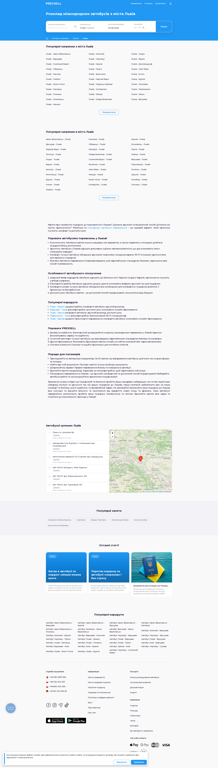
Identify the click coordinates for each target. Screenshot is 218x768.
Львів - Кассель (53, 74)
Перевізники (136, 3)
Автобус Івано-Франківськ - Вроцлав (123, 624)
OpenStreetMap (157, 491)
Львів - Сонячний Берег (57, 64)
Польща (134, 711)
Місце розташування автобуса (144, 677)
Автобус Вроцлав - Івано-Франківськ (122, 630)
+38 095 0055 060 (57, 677)
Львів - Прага (95, 69)
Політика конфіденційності (101, 697)
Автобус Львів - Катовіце (58, 643)
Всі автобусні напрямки (141, 731)
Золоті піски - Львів (98, 179)
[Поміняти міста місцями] (75, 26)
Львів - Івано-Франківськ (58, 54)
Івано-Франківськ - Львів (58, 139)
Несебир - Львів (139, 179)
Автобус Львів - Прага (120, 643)
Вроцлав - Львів (54, 144)
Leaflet (146, 491)
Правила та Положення (99, 692)
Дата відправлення (116, 24)
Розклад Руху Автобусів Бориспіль (59, 520)
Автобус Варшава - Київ (57, 646)
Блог (90, 702)
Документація (137, 687)
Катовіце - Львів (96, 149)
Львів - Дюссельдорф (141, 64)
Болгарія (134, 726)
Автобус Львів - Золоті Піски (59, 651)
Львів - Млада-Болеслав (100, 99)
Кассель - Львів (53, 169)
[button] (140, 459)
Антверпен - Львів (98, 184)
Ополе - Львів (52, 184)
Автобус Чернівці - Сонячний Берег (124, 651)
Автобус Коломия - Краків (58, 635)
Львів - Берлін (57, 306)
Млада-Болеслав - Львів (100, 154)
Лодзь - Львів (52, 159)
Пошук (164, 26)
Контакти (149, 3)
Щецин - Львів (138, 174)
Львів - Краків (95, 64)
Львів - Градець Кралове (101, 84)
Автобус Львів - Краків (89, 639)
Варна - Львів (52, 164)
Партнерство (94, 707)
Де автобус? (161, 3)
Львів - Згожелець (55, 99)
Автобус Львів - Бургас (89, 651)
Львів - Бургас (138, 79)
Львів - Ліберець (54, 69)
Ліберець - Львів (97, 144)
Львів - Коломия (96, 54)
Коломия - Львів (96, 139)
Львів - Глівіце (95, 94)
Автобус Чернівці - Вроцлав (154, 635)
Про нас (92, 713)
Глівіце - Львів (138, 154)
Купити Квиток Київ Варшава (58, 525)
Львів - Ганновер (139, 84)
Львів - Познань (54, 94)
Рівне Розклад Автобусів (120, 520)
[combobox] (48, 28)
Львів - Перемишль (140, 89)
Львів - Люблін (53, 79)
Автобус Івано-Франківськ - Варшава (59, 624)
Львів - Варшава (54, 59)
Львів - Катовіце (54, 89)
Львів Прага (81, 520)
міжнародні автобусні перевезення (107, 228)
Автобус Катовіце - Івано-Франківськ (90, 630)
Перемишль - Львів (140, 164)
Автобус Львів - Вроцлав (153, 639)
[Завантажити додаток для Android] (76, 720)
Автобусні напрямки (60, 38)
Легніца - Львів (53, 154)
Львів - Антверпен (98, 89)
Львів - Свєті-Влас (140, 69)
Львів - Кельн (137, 94)
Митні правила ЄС (96, 677)
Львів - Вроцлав (139, 99)
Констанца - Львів (54, 174)
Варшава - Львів (139, 159)
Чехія (132, 721)
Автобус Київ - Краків (88, 646)
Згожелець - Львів (140, 144)
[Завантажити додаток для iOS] (55, 720)
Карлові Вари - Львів (56, 149)
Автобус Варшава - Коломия (91, 635)
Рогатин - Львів (138, 169)
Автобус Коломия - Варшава (154, 630)
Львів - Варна (138, 59)
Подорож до (85, 24)
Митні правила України (99, 682)
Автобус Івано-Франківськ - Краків (91, 624)
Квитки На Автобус (140, 520)
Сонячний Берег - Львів (100, 159)
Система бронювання (140, 682)
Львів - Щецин (53, 104)
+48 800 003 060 (57, 686)
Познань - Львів (139, 184)
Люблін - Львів (53, 190)
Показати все (109, 112)
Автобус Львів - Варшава (122, 639)
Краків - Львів (138, 139)
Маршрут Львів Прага (98, 520)
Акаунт (133, 692)
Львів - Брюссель (97, 74)
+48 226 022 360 (57, 682)
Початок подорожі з (56, 24)
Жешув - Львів (96, 174)
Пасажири (138, 24)
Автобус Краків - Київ (120, 646)
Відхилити (122, 762)
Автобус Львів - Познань (90, 643)
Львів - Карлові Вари (99, 79)
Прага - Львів (137, 149)
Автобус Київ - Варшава (152, 643)
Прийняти (139, 762)
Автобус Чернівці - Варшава (123, 635)
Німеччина (135, 716)
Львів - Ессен (137, 74)
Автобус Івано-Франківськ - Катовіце (154, 624)
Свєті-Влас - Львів (97, 169)
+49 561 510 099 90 (58, 691)
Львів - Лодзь (138, 54)
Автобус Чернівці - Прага (58, 639)
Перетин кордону (96, 687)
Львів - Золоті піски (55, 84)
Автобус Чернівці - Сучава (154, 646)
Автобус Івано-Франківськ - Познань (59, 630)
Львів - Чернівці (97, 59)
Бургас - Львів (53, 179)
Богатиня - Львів (97, 164)
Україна (76, 38)
